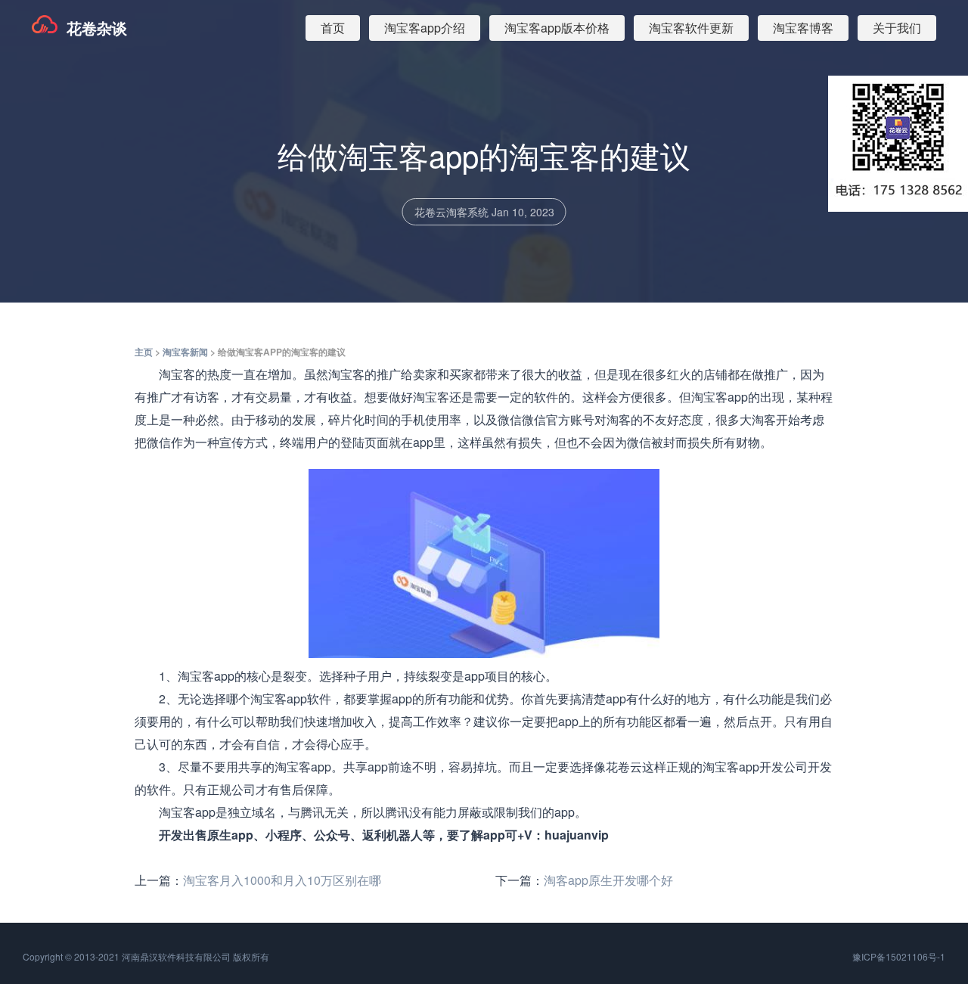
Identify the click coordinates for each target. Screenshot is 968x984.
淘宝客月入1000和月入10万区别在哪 (282, 880)
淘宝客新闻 (185, 352)
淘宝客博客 (803, 27)
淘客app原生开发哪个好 (608, 880)
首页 (333, 27)
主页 (144, 352)
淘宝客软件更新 (691, 27)
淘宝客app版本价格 (557, 27)
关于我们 (897, 27)
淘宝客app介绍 (424, 27)
